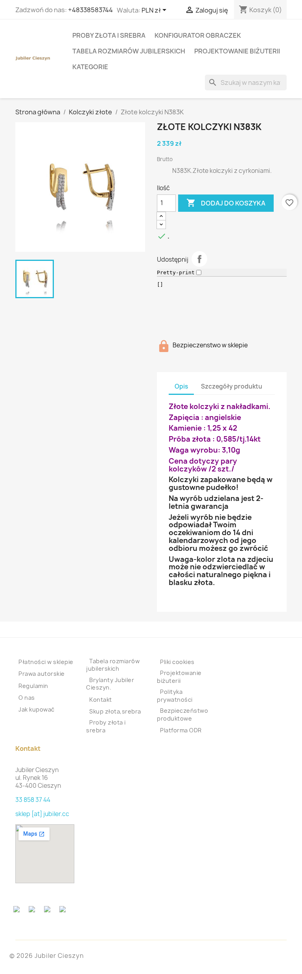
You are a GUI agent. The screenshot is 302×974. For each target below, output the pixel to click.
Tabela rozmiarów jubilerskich (128, 51)
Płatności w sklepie (46, 662)
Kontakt (100, 699)
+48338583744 (90, 10)
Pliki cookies (177, 662)
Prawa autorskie (41, 673)
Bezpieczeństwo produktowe (182, 714)
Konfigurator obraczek (198, 35)
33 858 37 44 (32, 800)
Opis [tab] (181, 386)
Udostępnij (199, 259)
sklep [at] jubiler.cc (42, 814)
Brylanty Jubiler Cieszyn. (110, 684)
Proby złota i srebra (108, 35)
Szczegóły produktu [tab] (231, 386)
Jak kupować (36, 709)
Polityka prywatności (175, 695)
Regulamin (33, 686)
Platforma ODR (181, 730)
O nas (26, 697)
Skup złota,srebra (115, 711)
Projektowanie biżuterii (237, 51)
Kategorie (90, 66)
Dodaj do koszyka (225, 202)
